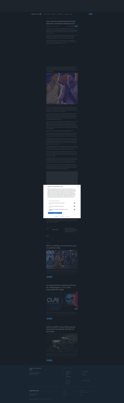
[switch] (74, 203)
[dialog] (62, 201)
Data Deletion (56, 216)
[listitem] (62, 200)
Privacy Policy (67, 216)
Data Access (62, 216)
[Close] (79, 187)
